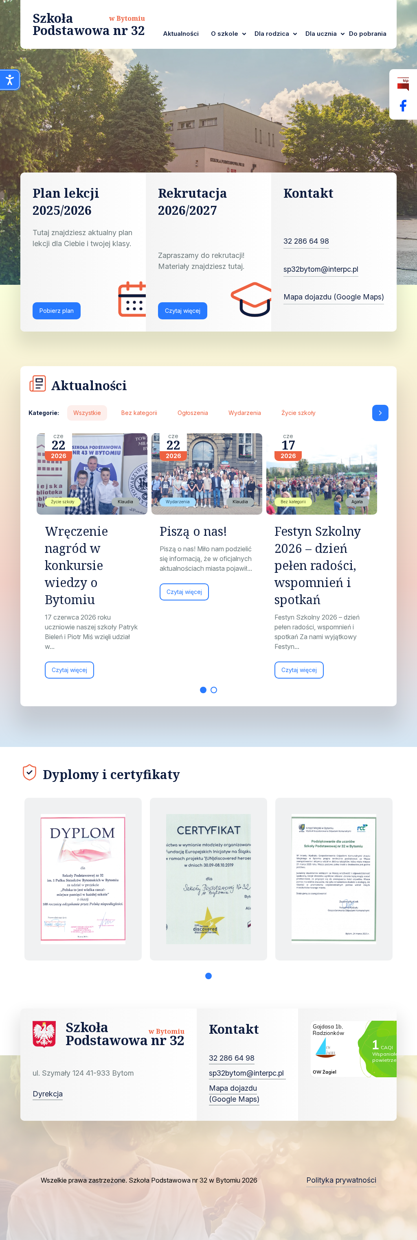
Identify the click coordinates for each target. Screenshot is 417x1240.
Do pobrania (367, 33)
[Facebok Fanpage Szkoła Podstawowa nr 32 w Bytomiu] (403, 105)
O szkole (224, 33)
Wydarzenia (244, 412)
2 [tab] (214, 690)
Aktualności (181, 33)
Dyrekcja (48, 1093)
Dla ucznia (321, 33)
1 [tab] (203, 690)
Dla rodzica (272, 33)
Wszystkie (87, 412)
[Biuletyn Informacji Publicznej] (403, 84)
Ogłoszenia (193, 412)
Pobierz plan (57, 310)
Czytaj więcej (182, 310)
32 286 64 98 (306, 241)
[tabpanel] (94, 560)
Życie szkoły (298, 412)
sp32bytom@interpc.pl (320, 269)
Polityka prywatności (341, 1180)
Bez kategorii (139, 412)
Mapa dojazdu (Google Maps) (333, 297)
